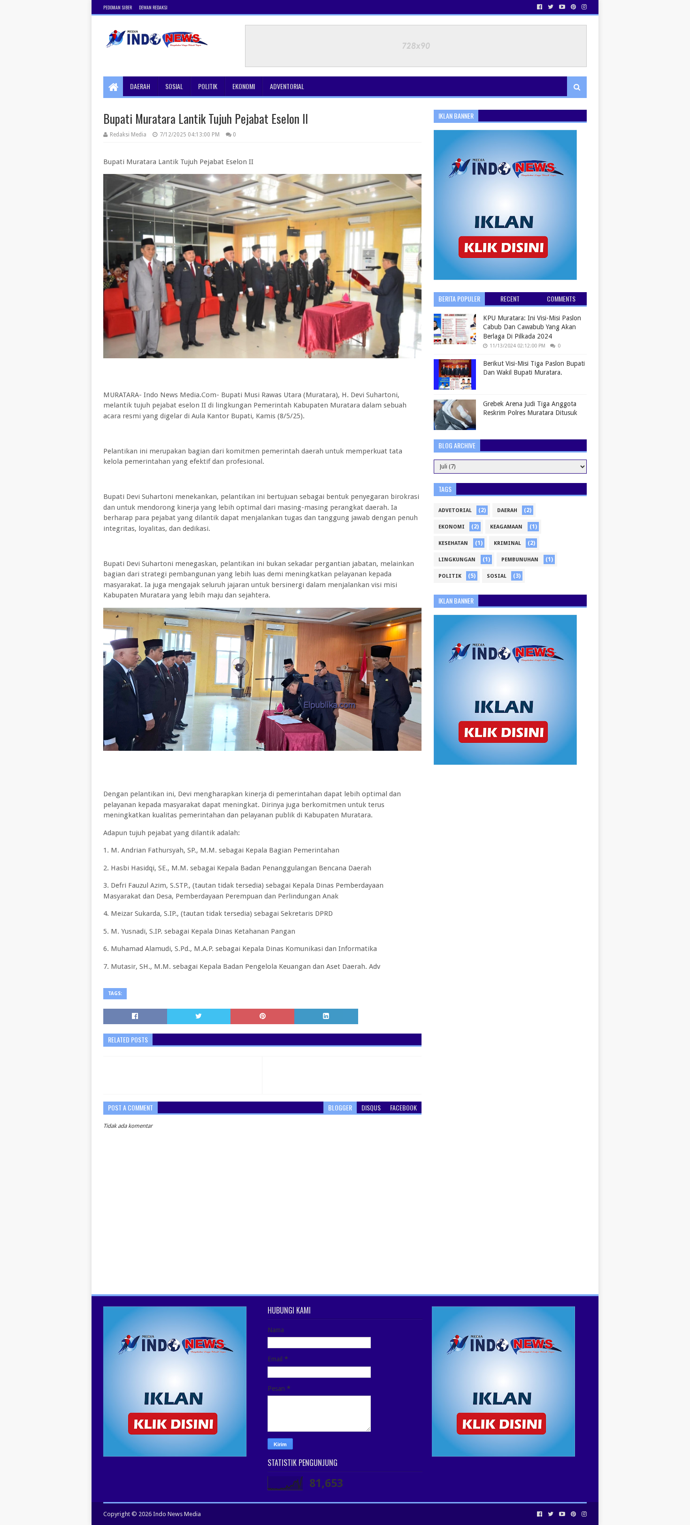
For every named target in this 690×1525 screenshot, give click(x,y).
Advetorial (455, 510)
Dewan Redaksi (153, 7)
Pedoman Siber (117, 7)
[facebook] (539, 7)
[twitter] (550, 7)
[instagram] (583, 7)
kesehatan (453, 543)
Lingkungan (456, 560)
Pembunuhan (519, 560)
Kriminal (507, 543)
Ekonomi (243, 86)
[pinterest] (573, 7)
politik (449, 576)
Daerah (140, 86)
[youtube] (562, 7)
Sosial (174, 86)
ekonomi (451, 527)
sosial (496, 576)
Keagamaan (506, 527)
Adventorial (287, 86)
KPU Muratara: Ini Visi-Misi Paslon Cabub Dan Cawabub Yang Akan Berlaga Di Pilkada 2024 (532, 327)
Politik (207, 86)
